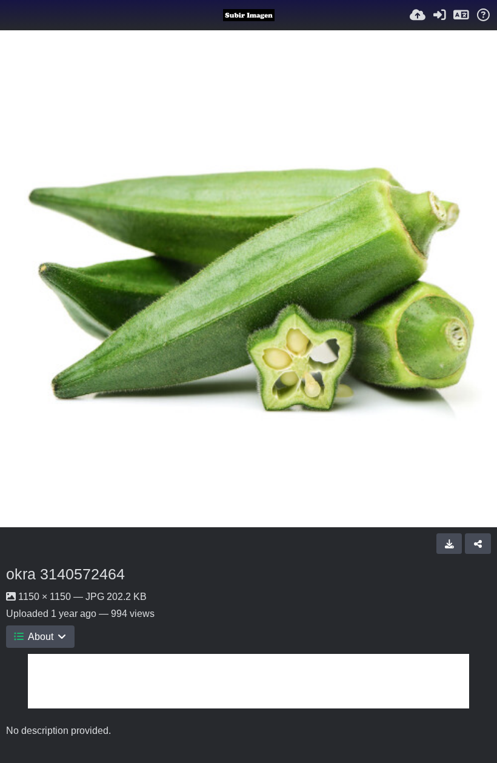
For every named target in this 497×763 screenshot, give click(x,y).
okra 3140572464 (65, 573)
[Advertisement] (248, 681)
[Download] (449, 543)
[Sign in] (439, 15)
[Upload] (417, 15)
